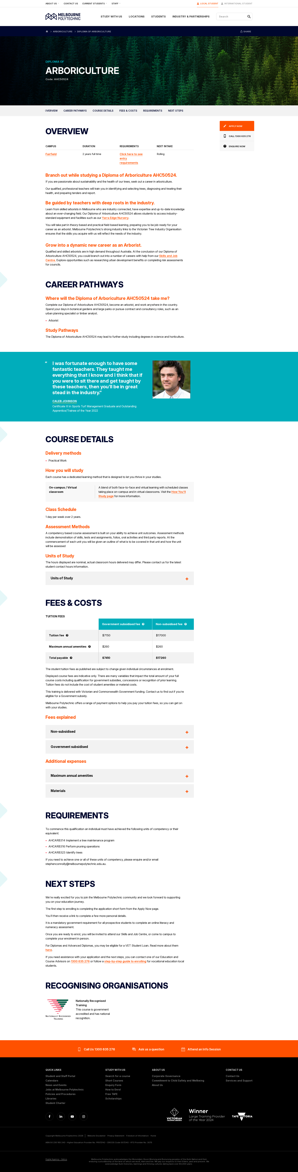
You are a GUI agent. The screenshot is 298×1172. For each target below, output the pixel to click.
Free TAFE (111, 1094)
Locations (137, 16)
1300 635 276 (80, 961)
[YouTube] (72, 1117)
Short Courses (114, 1080)
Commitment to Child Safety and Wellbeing (178, 1080)
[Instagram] (84, 1117)
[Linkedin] (61, 1117)
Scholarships (113, 1098)
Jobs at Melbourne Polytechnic (65, 1089)
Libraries (51, 1098)
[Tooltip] (143, 624)
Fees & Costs (128, 110)
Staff (115, 3)
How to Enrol (113, 1089)
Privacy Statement (115, 1136)
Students (158, 16)
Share (247, 31)
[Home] (47, 31)
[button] (65, 1070)
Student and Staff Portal (60, 1076)
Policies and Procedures (61, 1094)
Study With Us (111, 16)
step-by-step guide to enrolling (125, 961)
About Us (51, 3)
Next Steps (175, 110)
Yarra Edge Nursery (115, 218)
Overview (51, 110)
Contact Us (71, 3)
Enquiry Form (113, 1085)
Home (153, 1136)
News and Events (56, 1085)
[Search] (249, 16)
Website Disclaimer (96, 1136)
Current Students (93, 3)
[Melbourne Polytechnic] (63, 16)
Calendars (52, 1080)
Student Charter (55, 1103)
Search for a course (117, 1076)
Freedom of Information (137, 1136)
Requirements (152, 110)
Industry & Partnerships (191, 16)
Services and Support (239, 1080)
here (49, 950)
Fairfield (51, 154)
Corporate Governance (166, 1076)
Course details (103, 110)
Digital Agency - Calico (56, 1159)
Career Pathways (75, 110)
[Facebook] (49, 1117)
